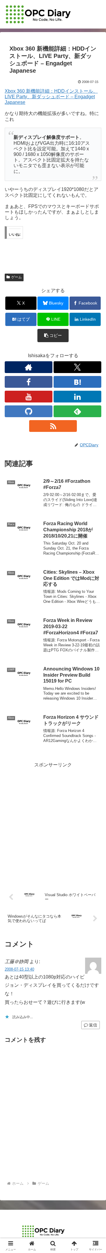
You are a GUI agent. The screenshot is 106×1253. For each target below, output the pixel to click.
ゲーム (16, 277)
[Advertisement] (53, 822)
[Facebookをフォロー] (28, 382)
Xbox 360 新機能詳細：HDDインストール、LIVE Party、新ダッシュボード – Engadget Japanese (51, 97)
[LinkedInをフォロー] (77, 396)
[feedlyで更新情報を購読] (77, 411)
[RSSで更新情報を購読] (53, 426)
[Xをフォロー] (77, 367)
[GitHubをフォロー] (28, 411)
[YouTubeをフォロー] (28, 396)
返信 (93, 1025)
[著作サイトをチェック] (28, 367)
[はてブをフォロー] (77, 382)
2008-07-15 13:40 (19, 969)
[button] (53, 335)
